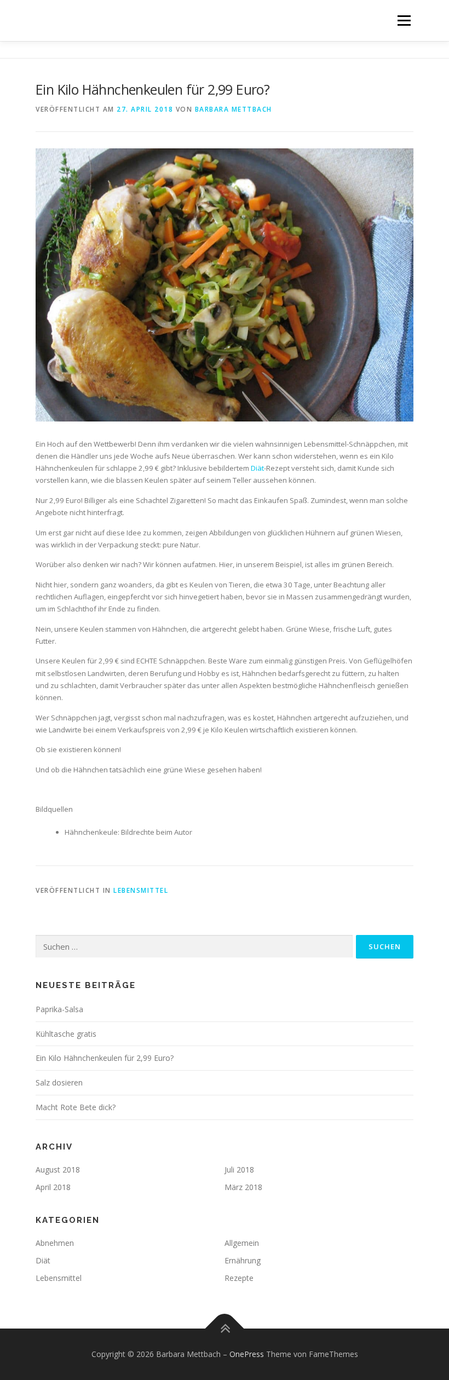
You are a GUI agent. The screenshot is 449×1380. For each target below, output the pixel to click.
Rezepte (239, 1278)
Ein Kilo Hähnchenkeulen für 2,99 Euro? (105, 1058)
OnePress (246, 1354)
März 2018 (243, 1187)
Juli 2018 (239, 1169)
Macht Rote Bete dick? (76, 1107)
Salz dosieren (59, 1082)
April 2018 (53, 1187)
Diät (257, 468)
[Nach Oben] (224, 1328)
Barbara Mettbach (233, 109)
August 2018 (58, 1169)
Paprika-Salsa (59, 1009)
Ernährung (243, 1260)
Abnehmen (55, 1243)
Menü (403, 20)
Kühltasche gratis (66, 1034)
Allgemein (242, 1243)
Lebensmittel (140, 890)
